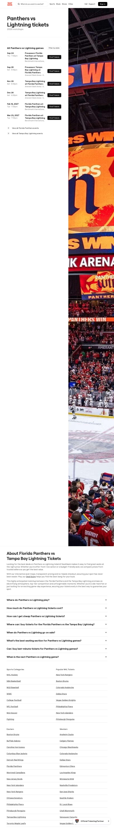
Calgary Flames (67, 741)
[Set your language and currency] (81, 4)
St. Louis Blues (66, 804)
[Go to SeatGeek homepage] (10, 4)
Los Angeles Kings (68, 772)
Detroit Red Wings (15, 760)
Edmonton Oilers (67, 766)
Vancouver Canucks (68, 817)
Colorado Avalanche (65, 687)
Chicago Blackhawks (69, 747)
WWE (9, 694)
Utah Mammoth (67, 811)
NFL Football (12, 706)
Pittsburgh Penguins (65, 719)
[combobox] (32, 4)
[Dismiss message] (108, 821)
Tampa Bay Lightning (16, 817)
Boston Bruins (62, 681)
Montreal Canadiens (16, 772)
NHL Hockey (12, 675)
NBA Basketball (14, 681)
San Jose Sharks (67, 791)
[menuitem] (52, 4)
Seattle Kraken (66, 798)
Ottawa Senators (14, 798)
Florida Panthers (14, 766)
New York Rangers (64, 675)
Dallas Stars (61, 694)
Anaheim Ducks (67, 734)
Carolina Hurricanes (16, 747)
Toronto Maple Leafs (16, 823)
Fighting (10, 719)
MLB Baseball (13, 687)
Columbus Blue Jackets (17, 753)
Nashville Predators (68, 785)
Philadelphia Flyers (64, 706)
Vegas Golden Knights (66, 700)
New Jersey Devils (14, 779)
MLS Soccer (12, 713)
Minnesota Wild (67, 779)
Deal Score (31, 576)
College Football (14, 700)
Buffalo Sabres (13, 741)
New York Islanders (64, 713)
